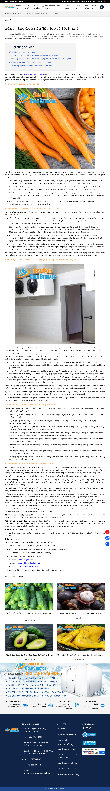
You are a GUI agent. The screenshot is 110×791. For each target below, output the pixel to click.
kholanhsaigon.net (25, 560)
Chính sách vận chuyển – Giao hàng (68, 756)
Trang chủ (9, 13)
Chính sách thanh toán (68, 763)
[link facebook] (19, 1)
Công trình (62, 740)
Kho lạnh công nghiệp (67, 734)
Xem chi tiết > (29, 621)
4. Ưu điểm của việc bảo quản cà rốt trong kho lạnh (31, 62)
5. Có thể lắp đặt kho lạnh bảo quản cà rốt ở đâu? (30, 66)
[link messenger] (21, 1)
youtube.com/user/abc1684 (28, 566)
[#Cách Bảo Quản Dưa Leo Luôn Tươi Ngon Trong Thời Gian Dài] (29, 611)
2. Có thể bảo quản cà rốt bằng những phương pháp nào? (34, 55)
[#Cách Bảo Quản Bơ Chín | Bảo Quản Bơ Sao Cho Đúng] (29, 652)
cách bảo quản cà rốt (34, 74)
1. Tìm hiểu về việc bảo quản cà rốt (23, 52)
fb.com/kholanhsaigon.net (28, 563)
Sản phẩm (37, 7)
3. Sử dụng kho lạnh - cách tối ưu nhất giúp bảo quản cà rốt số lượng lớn (40, 59)
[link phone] (23, 1)
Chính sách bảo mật (67, 769)
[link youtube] (87, 727)
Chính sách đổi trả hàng (68, 775)
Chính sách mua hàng (67, 749)
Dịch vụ (78, 7)
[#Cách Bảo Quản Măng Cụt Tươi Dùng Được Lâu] (81, 611)
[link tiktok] (90, 728)
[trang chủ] (9, 7)
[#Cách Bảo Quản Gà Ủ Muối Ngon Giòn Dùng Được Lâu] (81, 652)
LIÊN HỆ (66, 1)
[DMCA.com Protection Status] (89, 741)
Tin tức (20, 13)
